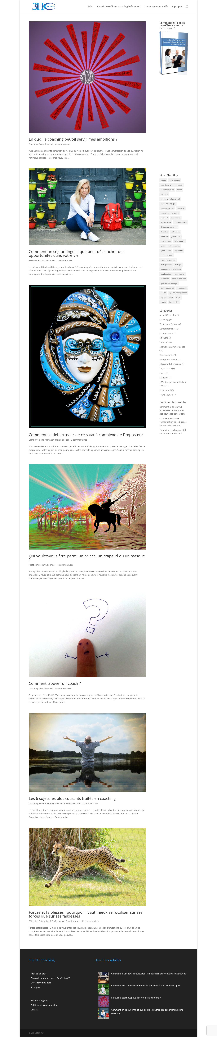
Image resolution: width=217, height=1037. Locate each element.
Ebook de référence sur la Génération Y (50, 978)
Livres (162, 373)
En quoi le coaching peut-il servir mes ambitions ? (73, 139)
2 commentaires (79, 439)
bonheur (179, 185)
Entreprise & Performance (52, 803)
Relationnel (34, 260)
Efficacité (33, 921)
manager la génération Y (171, 269)
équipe (163, 302)
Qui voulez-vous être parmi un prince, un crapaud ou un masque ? (87, 557)
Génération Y (179, 241)
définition (164, 232)
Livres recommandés (156, 6)
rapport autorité (167, 288)
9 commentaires (63, 688)
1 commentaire (64, 260)
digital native (166, 222)
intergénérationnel (168, 260)
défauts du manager (169, 227)
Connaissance (166, 333)
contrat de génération (169, 213)
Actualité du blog (167, 315)
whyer (178, 297)
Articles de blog (38, 973)
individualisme (166, 255)
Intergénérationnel (168, 359)
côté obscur (175, 218)
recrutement (182, 288)
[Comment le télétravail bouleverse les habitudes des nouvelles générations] (103, 978)
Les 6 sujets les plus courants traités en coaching (72, 798)
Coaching (33, 144)
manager (178, 264)
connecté (180, 208)
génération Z (166, 250)
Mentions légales (39, 1000)
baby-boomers (167, 185)
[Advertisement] (174, 124)
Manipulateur (166, 274)
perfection (165, 278)
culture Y (164, 218)
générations (176, 236)
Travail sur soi (46, 144)
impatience (178, 250)
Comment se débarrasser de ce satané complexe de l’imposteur (86, 434)
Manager (49, 439)
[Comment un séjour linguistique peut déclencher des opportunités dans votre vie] (103, 1014)
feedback (164, 236)
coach (179, 189)
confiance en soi (167, 208)
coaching (164, 194)
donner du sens (180, 222)
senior (163, 292)
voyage (164, 297)
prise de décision (179, 278)
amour (163, 180)
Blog (90, 6)
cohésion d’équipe (168, 203)
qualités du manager (169, 283)
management (166, 264)
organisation (180, 274)
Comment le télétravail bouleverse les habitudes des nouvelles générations (172, 410)
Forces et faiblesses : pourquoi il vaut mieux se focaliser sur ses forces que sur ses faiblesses (85, 914)
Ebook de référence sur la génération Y (119, 6)
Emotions (164, 342)
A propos (177, 6)
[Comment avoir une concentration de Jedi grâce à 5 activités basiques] (103, 990)
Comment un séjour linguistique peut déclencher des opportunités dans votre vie (76, 253)
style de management (178, 292)
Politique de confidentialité (44, 1005)
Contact (34, 1009)
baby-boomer (174, 180)
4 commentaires (65, 564)
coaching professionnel (170, 199)
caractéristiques (167, 189)
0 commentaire (62, 144)
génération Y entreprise (170, 246)
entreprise (175, 232)
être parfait (173, 302)
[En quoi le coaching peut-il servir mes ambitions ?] (103, 1002)
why (171, 297)
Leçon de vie (165, 368)
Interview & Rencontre (170, 364)
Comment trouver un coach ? (55, 683)
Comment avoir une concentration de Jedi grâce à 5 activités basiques (173, 422)
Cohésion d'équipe (168, 324)
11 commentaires (90, 921)
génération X (166, 241)
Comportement (36, 439)
